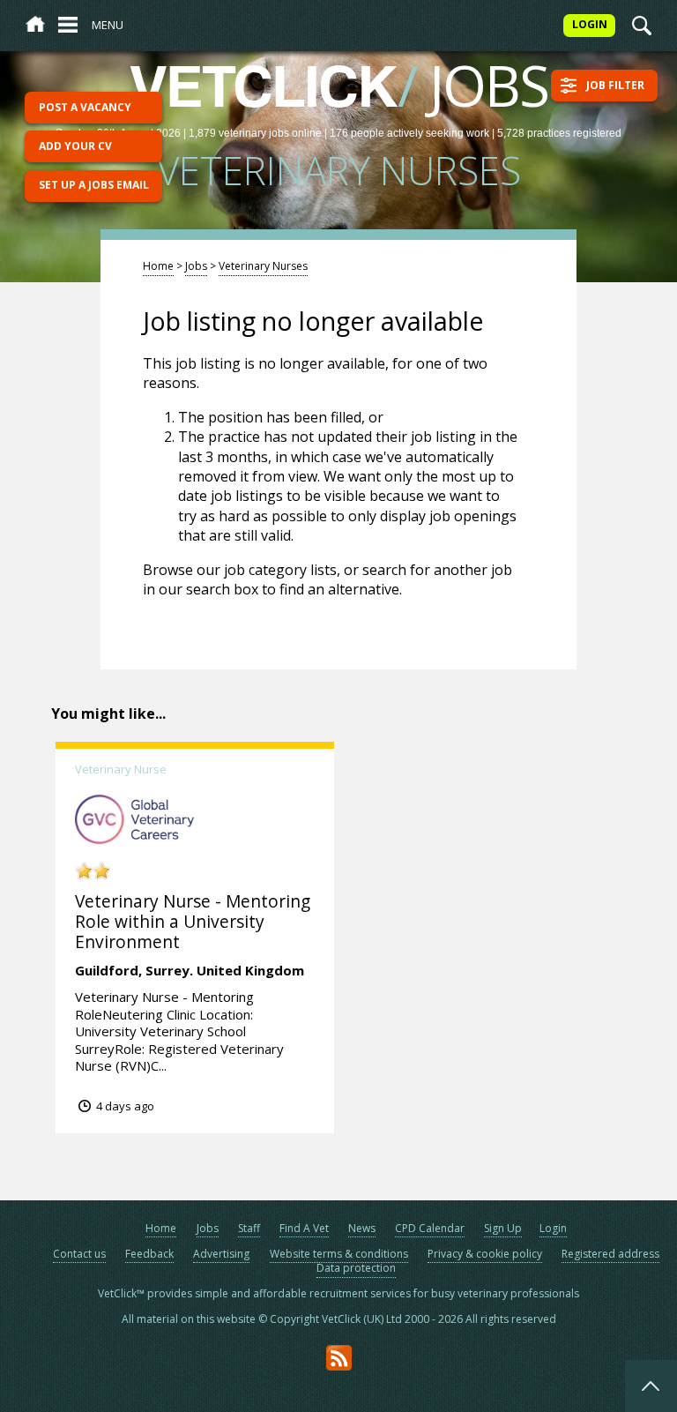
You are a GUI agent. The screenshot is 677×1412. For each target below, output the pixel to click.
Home (158, 265)
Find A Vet (304, 1228)
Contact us (79, 1253)
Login (553, 1228)
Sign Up (503, 1228)
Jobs (196, 265)
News (362, 1228)
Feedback (149, 1253)
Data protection (356, 1267)
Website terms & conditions (339, 1253)
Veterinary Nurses (263, 265)
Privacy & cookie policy (485, 1253)
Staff (249, 1228)
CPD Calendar (430, 1228)
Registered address (610, 1253)
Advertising (221, 1253)
